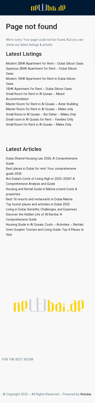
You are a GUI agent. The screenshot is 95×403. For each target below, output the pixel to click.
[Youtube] (43, 375)
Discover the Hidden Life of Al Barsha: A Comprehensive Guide (34, 217)
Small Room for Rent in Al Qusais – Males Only (38, 125)
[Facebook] (7, 375)
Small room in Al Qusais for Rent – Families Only (39, 119)
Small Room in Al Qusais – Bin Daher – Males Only (41, 114)
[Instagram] (19, 375)
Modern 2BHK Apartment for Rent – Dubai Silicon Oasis (45, 63)
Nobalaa (86, 394)
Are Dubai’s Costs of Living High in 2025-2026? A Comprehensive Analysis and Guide (40, 182)
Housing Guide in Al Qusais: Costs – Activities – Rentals (45, 225)
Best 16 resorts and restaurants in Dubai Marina (39, 199)
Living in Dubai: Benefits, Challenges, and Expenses (41, 209)
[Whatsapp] (31, 375)
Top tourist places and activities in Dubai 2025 (38, 204)
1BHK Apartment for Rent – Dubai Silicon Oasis (39, 89)
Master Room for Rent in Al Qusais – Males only (39, 109)
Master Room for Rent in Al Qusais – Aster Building (42, 104)
